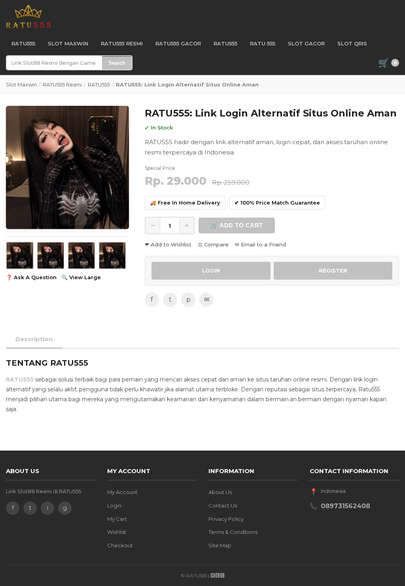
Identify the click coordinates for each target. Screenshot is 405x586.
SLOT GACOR (306, 43)
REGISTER (333, 270)
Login (114, 505)
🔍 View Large (81, 277)
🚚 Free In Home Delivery (185, 202)
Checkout (120, 545)
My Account (122, 492)
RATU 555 (262, 43)
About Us (220, 492)
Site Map (219, 545)
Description (34, 339)
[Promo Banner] (67, 167)
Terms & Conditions (232, 532)
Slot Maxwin (21, 84)
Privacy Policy (226, 519)
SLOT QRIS (352, 43)
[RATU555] (28, 16)
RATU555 (23, 43)
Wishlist (116, 532)
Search (116, 63)
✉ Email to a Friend (260, 244)
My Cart (117, 519)
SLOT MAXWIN (68, 43)
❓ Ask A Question (31, 277)
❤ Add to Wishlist (168, 244)
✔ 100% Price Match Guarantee (277, 202)
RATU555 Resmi (62, 84)
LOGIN (211, 270)
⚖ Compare (213, 244)
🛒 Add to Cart (236, 225)
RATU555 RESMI (122, 43)
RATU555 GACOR (178, 43)
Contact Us (222, 505)
